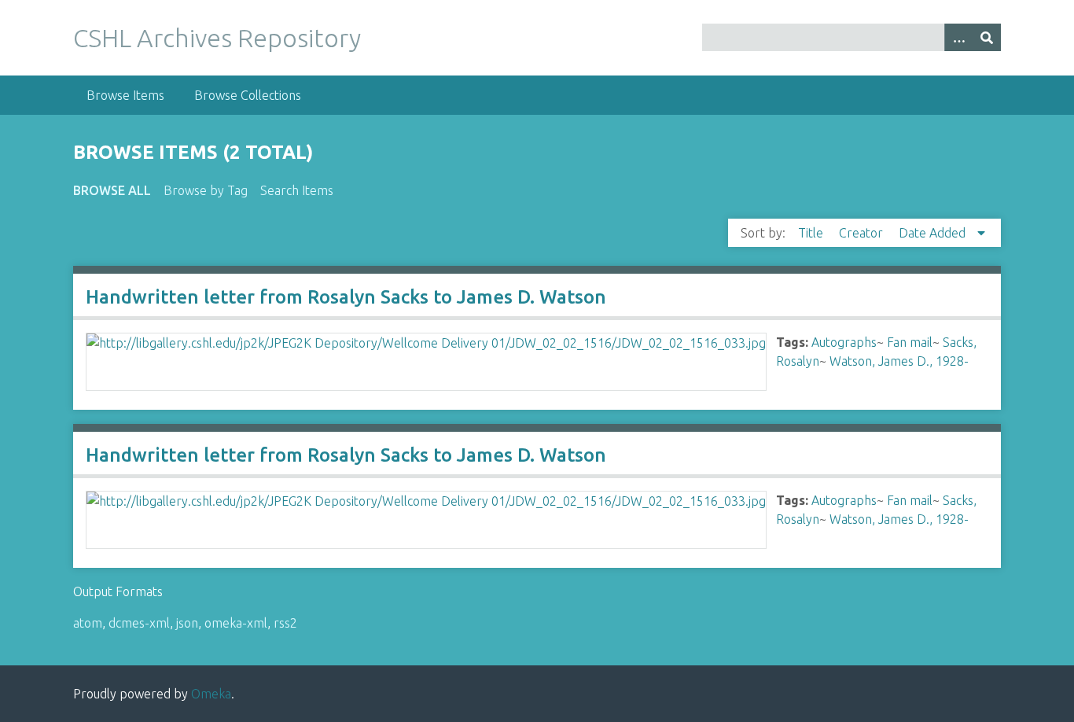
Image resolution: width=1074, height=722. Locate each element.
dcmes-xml (139, 623)
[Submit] (987, 37)
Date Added (934, 233)
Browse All (112, 190)
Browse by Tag (206, 190)
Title (812, 233)
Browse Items (125, 95)
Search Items (296, 190)
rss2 (285, 623)
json (187, 623)
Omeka (211, 694)
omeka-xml (235, 623)
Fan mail (909, 342)
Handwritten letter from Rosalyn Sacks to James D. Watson (346, 297)
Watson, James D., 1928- (899, 361)
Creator (862, 233)
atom (87, 623)
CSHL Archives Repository (217, 38)
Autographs (844, 342)
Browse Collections (247, 95)
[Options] (958, 37)
